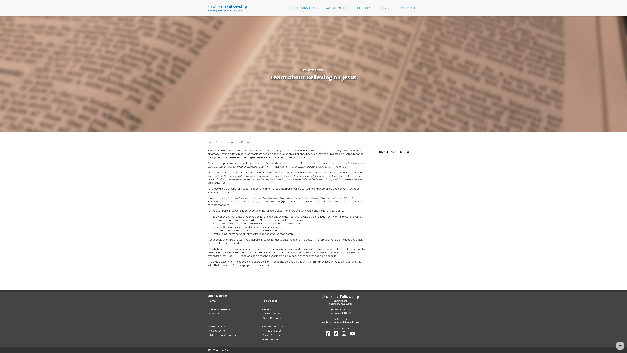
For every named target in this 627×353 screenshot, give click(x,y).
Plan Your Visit (271, 339)
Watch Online (336, 8)
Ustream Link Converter (222, 335)
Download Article (393, 152)
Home (211, 142)
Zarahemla (227, 7)
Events (213, 318)
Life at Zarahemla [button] (303, 8)
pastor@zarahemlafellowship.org (340, 322)
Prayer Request (272, 335)
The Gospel (364, 8)
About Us (214, 313)
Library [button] (387, 8)
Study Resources (228, 142)
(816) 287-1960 (340, 319)
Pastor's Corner (272, 313)
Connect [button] (408, 8)
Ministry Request (272, 330)
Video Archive (217, 330)
